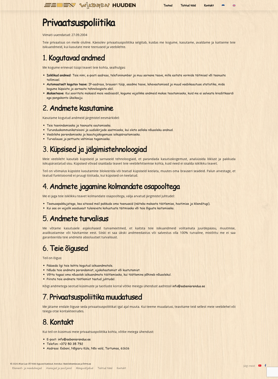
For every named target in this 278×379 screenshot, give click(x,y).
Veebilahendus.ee (71, 363)
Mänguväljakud (84, 368)
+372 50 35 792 (71, 344)
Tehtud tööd (188, 5)
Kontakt (209, 5)
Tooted (167, 5)
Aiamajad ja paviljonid (59, 368)
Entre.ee (87, 363)
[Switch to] (223, 5)
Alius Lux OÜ (24, 363)
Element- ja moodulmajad (27, 368)
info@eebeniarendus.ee (188, 286)
